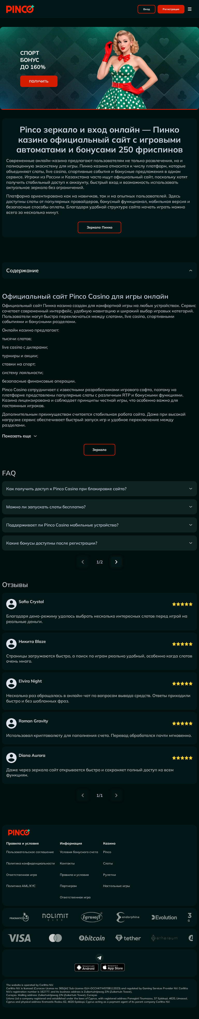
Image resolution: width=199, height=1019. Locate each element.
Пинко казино (57, 305)
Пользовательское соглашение (30, 852)
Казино (109, 843)
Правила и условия (22, 843)
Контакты (67, 863)
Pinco (107, 852)
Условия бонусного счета (79, 852)
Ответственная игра (21, 875)
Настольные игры (116, 886)
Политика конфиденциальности (30, 863)
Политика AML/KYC (20, 886)
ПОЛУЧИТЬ (38, 81)
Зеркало (99, 450)
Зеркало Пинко (99, 227)
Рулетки (109, 875)
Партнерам (68, 886)
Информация (71, 843)
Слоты (108, 863)
